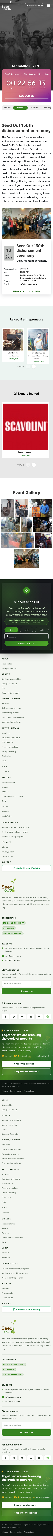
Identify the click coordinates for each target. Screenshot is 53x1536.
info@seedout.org (28, 284)
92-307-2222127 (28, 280)
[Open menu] (48, 6)
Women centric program (13, 836)
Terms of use (7, 856)
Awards (5, 787)
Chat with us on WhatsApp (28, 868)
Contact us (6, 756)
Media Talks (7, 816)
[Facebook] (5, 1016)
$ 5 (11, 629)
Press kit (5, 811)
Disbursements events (11, 708)
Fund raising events (10, 712)
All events (7, 108)
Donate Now (26, 643)
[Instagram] (13, 1016)
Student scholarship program (15, 832)
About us (6, 733)
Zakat (4, 688)
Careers (5, 771)
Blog (4, 801)
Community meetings (11, 722)
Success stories (8, 782)
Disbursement (20, 108)
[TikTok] (47, 1016)
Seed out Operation (10, 693)
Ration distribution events (13, 717)
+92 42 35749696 (12, 960)
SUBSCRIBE (26, 95)
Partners (5, 791)
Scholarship (34, 108)
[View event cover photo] (26, 223)
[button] (34, 366)
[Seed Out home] (9, 885)
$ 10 (26, 629)
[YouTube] (39, 1016)
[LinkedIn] (30, 1016)
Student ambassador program (15, 827)
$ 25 (42, 629)
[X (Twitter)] (22, 1016)
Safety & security (9, 751)
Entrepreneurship (9, 668)
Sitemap (5, 847)
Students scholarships (11, 679)
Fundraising (46, 108)
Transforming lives (10, 747)
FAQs (4, 760)
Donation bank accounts (12, 796)
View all (20, 366)
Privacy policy (8, 852)
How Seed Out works (11, 737)
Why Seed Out (8, 742)
